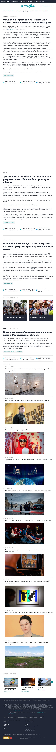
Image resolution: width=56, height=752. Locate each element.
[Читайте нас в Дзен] (26, 730)
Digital (35, 11)
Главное (5, 11)
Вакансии (29, 700)
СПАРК (5, 723)
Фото (47, 11)
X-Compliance (6, 724)
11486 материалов (25, 691)
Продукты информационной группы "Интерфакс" (24, 717)
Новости (39, 11)
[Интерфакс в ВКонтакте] (30, 730)
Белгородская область (9, 222)
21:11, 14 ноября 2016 (13, 16)
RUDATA (26, 724)
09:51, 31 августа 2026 (12, 240)
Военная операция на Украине (27, 688)
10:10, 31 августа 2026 (13, 93)
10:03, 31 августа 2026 (13, 173)
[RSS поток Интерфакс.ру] (32, 730)
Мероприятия (46, 700)
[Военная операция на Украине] (28, 686)
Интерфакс (28, 6)
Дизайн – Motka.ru (41, 737)
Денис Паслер (15, 125)
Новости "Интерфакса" (29, 721)
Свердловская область (9, 351)
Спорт (23, 11)
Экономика (18, 11)
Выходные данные (24, 738)
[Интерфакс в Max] (34, 730)
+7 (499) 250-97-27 (11, 713)
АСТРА (5, 728)
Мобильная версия (5, 1)
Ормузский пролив (8, 283)
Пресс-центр (22, 700)
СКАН (26, 723)
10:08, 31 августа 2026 (13, 328)
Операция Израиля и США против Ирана (10, 689)
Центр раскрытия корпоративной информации (31, 726)
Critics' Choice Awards (9, 75)
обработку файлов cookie (18, 710)
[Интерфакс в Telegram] (28, 730)
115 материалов (41, 689)
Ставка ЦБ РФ (41, 687)
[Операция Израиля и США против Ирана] (11, 686)
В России (9, 11)
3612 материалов (8, 691)
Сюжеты (43, 11)
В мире (13, 11)
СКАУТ (5, 725)
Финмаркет (38, 1)
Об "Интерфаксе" (15, 1)
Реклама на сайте (37, 700)
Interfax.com (22, 1)
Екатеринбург (7, 125)
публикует (11, 29)
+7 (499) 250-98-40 (40, 712)
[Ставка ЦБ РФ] (44, 686)
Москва (31, 11)
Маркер (5, 727)
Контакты (5, 700)
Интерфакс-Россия (30, 1)
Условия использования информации (27, 737)
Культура (27, 11)
